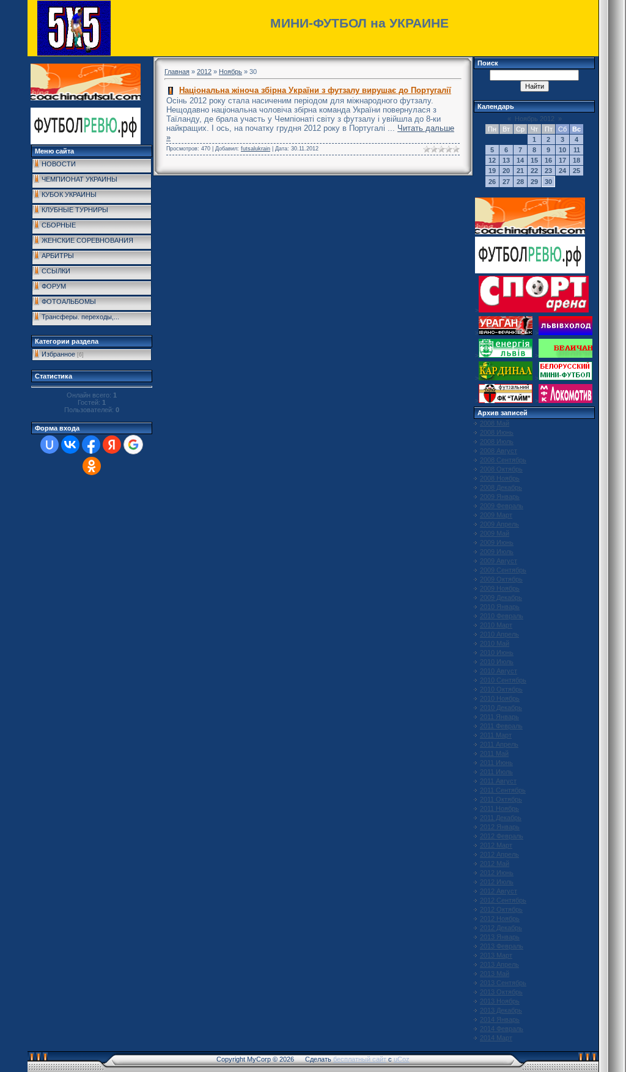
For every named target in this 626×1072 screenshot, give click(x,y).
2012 (204, 71)
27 (506, 181)
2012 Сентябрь (503, 900)
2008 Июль (497, 441)
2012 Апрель (499, 854)
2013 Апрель (499, 964)
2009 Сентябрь (503, 570)
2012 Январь (500, 826)
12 (492, 160)
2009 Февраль (501, 505)
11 (576, 149)
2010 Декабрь (501, 707)
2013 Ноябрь (500, 1001)
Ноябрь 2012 (534, 118)
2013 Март (496, 955)
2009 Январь (500, 496)
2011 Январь (499, 716)
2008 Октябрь (501, 469)
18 (576, 160)
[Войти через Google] (133, 444)
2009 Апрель (499, 524)
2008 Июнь (497, 432)
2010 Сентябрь (503, 680)
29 (534, 181)
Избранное (58, 354)
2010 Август (498, 671)
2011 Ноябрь (499, 808)
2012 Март (496, 845)
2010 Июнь (497, 652)
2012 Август (498, 891)
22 (534, 170)
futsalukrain (255, 149)
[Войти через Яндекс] (112, 444)
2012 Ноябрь (500, 918)
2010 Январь (500, 606)
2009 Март (496, 515)
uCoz (402, 1059)
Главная (177, 71)
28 (520, 181)
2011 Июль (496, 771)
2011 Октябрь (501, 799)
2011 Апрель (499, 744)
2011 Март (496, 735)
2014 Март (496, 1037)
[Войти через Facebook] (91, 444)
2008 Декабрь (501, 487)
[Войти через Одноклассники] (92, 466)
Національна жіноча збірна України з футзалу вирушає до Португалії (315, 90)
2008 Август (498, 450)
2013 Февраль (501, 946)
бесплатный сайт (359, 1059)
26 (492, 181)
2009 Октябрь (501, 579)
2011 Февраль (501, 726)
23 (548, 170)
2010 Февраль (501, 615)
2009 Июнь (497, 542)
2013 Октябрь (501, 992)
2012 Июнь (497, 872)
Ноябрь (230, 71)
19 (492, 170)
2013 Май (494, 973)
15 (534, 160)
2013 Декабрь (501, 1010)
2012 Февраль (501, 836)
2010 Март (496, 625)
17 (562, 160)
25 (576, 170)
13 (506, 160)
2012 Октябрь (501, 909)
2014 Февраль (501, 1028)
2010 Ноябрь (500, 698)
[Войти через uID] (49, 444)
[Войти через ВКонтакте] (70, 444)
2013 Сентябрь (503, 982)
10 (562, 149)
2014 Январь (500, 1019)
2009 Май (494, 533)
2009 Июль (497, 551)
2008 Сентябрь (503, 460)
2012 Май (494, 863)
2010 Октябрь (501, 689)
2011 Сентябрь (503, 790)
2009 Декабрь (501, 597)
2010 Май (494, 643)
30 (548, 181)
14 (520, 160)
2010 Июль (497, 661)
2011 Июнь (496, 762)
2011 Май (494, 753)
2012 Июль (497, 881)
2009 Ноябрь (500, 588)
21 (520, 170)
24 (562, 170)
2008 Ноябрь (500, 478)
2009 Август (498, 560)
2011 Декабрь (500, 817)
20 (506, 170)
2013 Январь (500, 937)
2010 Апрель (499, 634)
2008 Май (494, 423)
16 (548, 160)
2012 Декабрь (501, 927)
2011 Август (498, 781)
